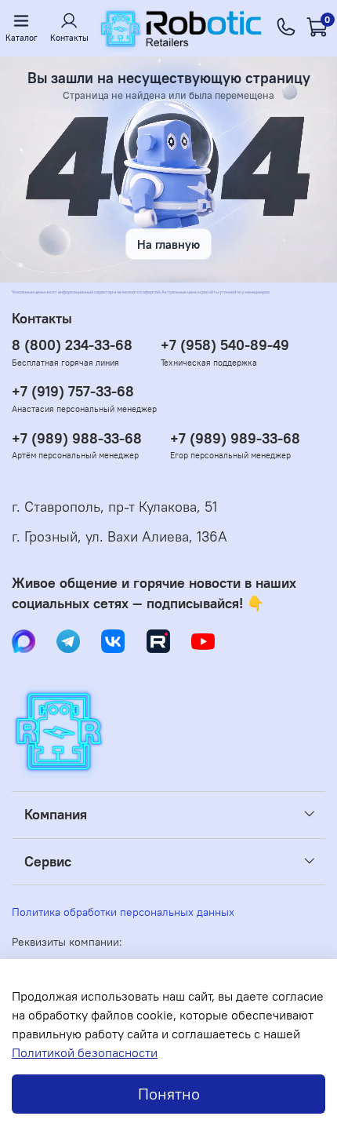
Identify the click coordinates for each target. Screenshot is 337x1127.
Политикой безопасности (85, 1052)
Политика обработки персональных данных (123, 912)
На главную (168, 244)
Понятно (169, 1093)
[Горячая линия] (286, 28)
